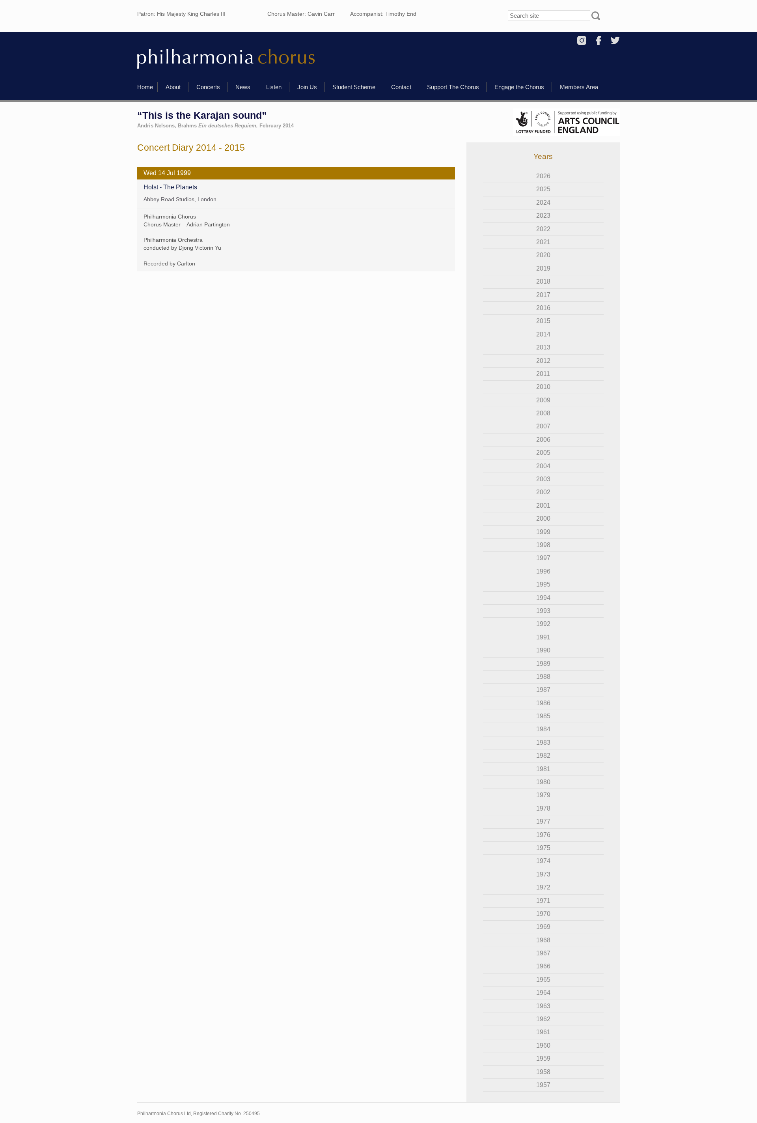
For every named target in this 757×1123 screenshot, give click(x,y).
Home (145, 87)
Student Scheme (353, 87)
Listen (274, 87)
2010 (543, 386)
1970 (543, 913)
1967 (543, 953)
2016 (543, 308)
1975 (543, 848)
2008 (543, 413)
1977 (543, 821)
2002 (543, 492)
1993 (543, 610)
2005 (543, 452)
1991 (543, 637)
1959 (543, 1058)
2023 (543, 215)
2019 (543, 268)
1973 (543, 874)
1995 (543, 584)
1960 (543, 1045)
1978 (543, 808)
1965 (543, 979)
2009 (543, 400)
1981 (543, 769)
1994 (543, 597)
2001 (543, 505)
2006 (543, 439)
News (242, 87)
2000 (543, 518)
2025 (543, 189)
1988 (543, 676)
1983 (543, 742)
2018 (543, 281)
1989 (543, 663)
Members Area (579, 87)
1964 (543, 992)
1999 (543, 532)
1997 (543, 558)
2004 (543, 466)
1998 (543, 545)
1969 (543, 926)
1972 (543, 887)
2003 (543, 479)
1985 (543, 716)
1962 (543, 1019)
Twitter (615, 40)
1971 (543, 900)
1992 (543, 623)
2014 (543, 334)
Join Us (307, 87)
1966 (543, 966)
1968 (543, 940)
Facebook (598, 40)
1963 (543, 1006)
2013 (543, 347)
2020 (543, 255)
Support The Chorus (453, 87)
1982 (543, 755)
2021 (543, 242)
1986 (543, 703)
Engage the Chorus (519, 87)
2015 (543, 321)
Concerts (208, 87)
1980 (543, 782)
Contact (401, 87)
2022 (543, 229)
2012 (543, 360)
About (173, 87)
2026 (543, 176)
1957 (543, 1085)
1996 (543, 571)
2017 (543, 294)
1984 (543, 729)
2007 (543, 426)
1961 (543, 1032)
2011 (543, 373)
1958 (543, 1072)
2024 (543, 202)
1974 (543, 861)
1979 (543, 795)
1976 (543, 835)
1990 (543, 650)
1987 (543, 689)
